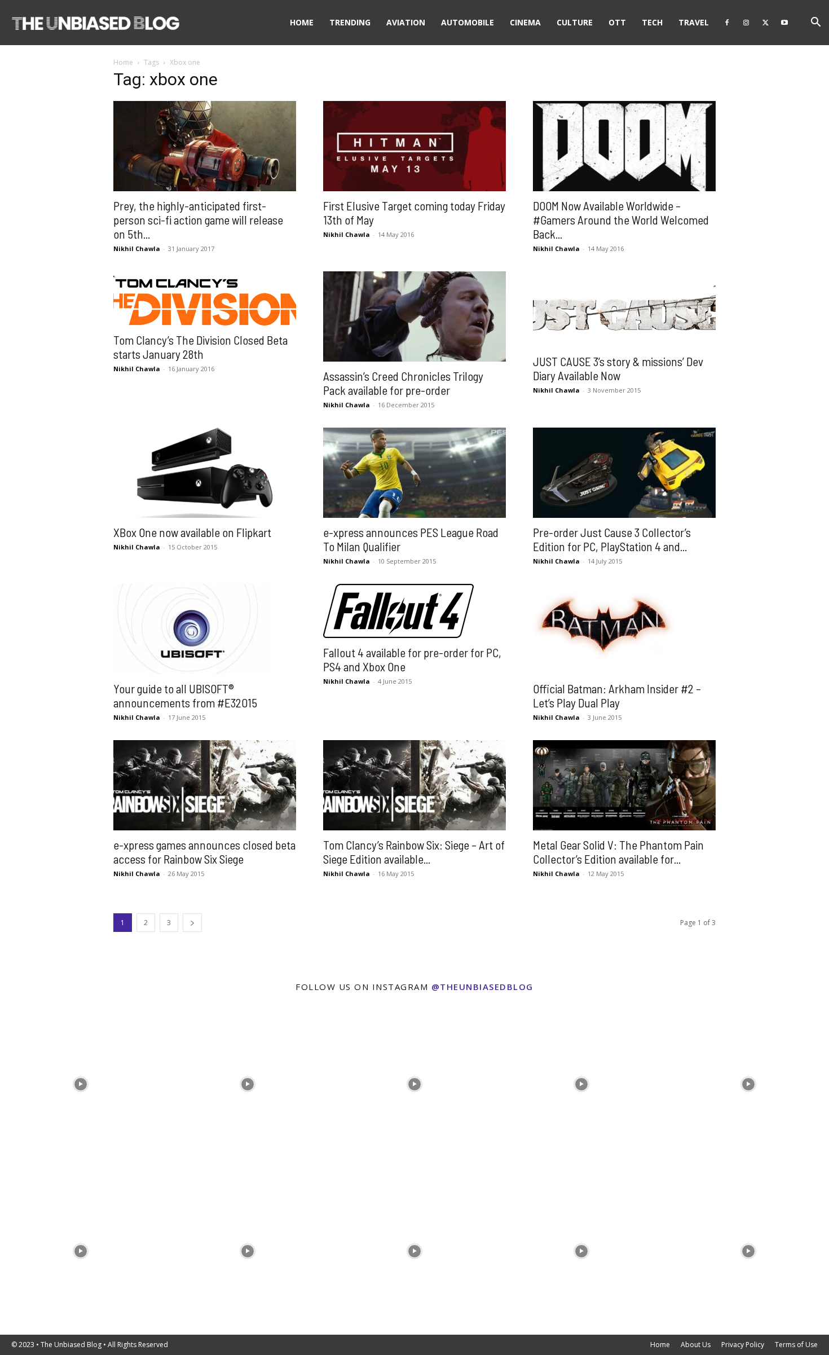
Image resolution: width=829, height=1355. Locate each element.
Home (302, 22)
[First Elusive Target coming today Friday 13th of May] (414, 146)
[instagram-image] (80, 1081)
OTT (617, 22)
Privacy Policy (742, 1344)
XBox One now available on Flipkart (192, 532)
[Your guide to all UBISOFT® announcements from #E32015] (204, 629)
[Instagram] (746, 22)
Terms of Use (796, 1344)
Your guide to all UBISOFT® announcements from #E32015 (185, 695)
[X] (765, 22)
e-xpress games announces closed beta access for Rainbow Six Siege (204, 852)
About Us (696, 1344)
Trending (350, 22)
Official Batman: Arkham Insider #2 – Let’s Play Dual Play (617, 695)
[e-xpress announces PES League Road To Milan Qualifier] (414, 473)
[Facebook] (726, 22)
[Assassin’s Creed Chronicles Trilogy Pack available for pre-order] (414, 316)
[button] (815, 23)
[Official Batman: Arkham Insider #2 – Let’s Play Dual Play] (624, 629)
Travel (693, 22)
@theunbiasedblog (482, 986)
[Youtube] (784, 22)
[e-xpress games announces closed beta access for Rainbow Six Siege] (204, 785)
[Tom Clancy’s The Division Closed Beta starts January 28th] (204, 298)
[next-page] (192, 922)
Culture (575, 22)
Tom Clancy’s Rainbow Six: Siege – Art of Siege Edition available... (414, 852)
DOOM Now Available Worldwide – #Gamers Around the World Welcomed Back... (621, 220)
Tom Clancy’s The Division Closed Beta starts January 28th (200, 347)
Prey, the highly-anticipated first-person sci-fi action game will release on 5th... (198, 220)
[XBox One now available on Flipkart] (204, 473)
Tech (652, 22)
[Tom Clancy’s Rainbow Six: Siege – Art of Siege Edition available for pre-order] (414, 785)
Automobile (467, 22)
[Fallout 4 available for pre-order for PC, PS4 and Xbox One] (414, 611)
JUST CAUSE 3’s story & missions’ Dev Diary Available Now (618, 368)
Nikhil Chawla (136, 248)
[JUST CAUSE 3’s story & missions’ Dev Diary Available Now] (624, 309)
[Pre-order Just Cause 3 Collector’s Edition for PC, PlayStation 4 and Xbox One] (624, 473)
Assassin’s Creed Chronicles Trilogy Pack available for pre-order (403, 383)
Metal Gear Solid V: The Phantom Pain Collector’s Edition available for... (618, 852)
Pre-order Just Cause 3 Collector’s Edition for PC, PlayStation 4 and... (612, 539)
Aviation (405, 22)
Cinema (525, 22)
